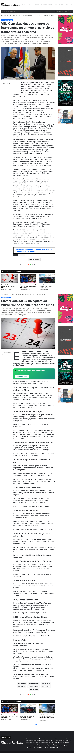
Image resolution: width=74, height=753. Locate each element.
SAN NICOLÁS (29, 4)
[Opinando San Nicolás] (11, 5)
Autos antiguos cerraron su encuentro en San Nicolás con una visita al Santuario (46, 286)
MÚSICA (67, 4)
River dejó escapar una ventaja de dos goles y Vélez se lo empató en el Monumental (28, 286)
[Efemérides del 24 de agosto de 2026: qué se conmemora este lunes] (9, 278)
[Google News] (31, 264)
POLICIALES (44, 4)
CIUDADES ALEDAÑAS (10, 15)
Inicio (3, 15)
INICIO (23, 4)
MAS (71, 4)
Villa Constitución (34, 259)
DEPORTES (61, 4)
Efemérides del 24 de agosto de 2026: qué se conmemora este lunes (9, 286)
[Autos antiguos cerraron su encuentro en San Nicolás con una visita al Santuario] (47, 278)
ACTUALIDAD (37, 4)
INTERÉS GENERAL (53, 4)
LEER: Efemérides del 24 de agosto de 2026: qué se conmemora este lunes (33, 250)
